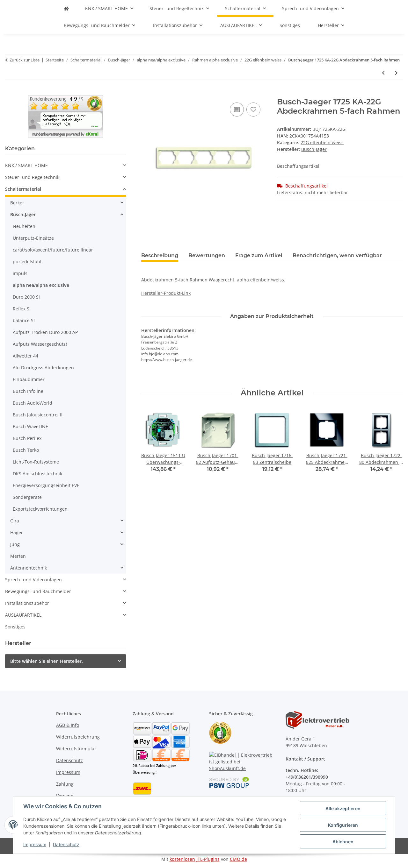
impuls (20, 273)
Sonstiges (15, 627)
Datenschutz (66, 844)
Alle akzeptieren (343, 808)
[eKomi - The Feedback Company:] (220, 732)
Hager (16, 532)
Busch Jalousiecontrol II (37, 415)
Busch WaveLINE (30, 426)
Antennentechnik (28, 568)
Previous (151, 444)
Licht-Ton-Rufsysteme (36, 462)
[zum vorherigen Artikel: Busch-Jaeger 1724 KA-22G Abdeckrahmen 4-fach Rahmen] (383, 73)
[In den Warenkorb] (146, 93)
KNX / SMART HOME (26, 165)
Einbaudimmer (29, 379)
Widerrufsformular (76, 749)
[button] (65, 165)
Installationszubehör (27, 603)
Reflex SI (22, 309)
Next (392, 444)
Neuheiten (24, 226)
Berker (17, 203)
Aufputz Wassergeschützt (40, 344)
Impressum (34, 844)
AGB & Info (67, 725)
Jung (15, 544)
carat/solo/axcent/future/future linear (53, 250)
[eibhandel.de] (66, 8)
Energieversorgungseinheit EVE (46, 485)
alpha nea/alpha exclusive (41, 285)
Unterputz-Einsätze (33, 238)
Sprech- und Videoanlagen (33, 580)
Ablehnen (342, 841)
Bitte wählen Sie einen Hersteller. (46, 661)
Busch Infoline (28, 391)
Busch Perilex (27, 438)
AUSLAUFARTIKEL (23, 615)
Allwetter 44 (25, 356)
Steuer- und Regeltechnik (32, 177)
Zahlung (65, 784)
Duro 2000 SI (26, 297)
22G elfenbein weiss (322, 142)
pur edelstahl (27, 261)
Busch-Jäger (23, 214)
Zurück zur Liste (25, 60)
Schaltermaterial (23, 189)
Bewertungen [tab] (206, 255)
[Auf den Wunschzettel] (253, 110)
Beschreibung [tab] (159, 255)
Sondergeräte (27, 497)
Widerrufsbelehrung (78, 737)
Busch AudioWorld (32, 403)
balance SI (24, 320)
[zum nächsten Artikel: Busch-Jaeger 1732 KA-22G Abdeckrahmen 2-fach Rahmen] (396, 73)
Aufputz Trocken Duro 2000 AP (45, 332)
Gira (14, 521)
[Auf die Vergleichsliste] (237, 110)
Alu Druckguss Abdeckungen (43, 368)
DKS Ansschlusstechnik (37, 474)
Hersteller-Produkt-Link (166, 293)
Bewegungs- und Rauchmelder (38, 591)
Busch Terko (26, 450)
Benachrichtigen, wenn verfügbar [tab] (337, 255)
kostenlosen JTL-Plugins (195, 859)
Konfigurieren (343, 825)
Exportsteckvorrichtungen (40, 509)
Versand (65, 796)
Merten (18, 556)
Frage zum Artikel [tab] (258, 255)
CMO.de (238, 859)
